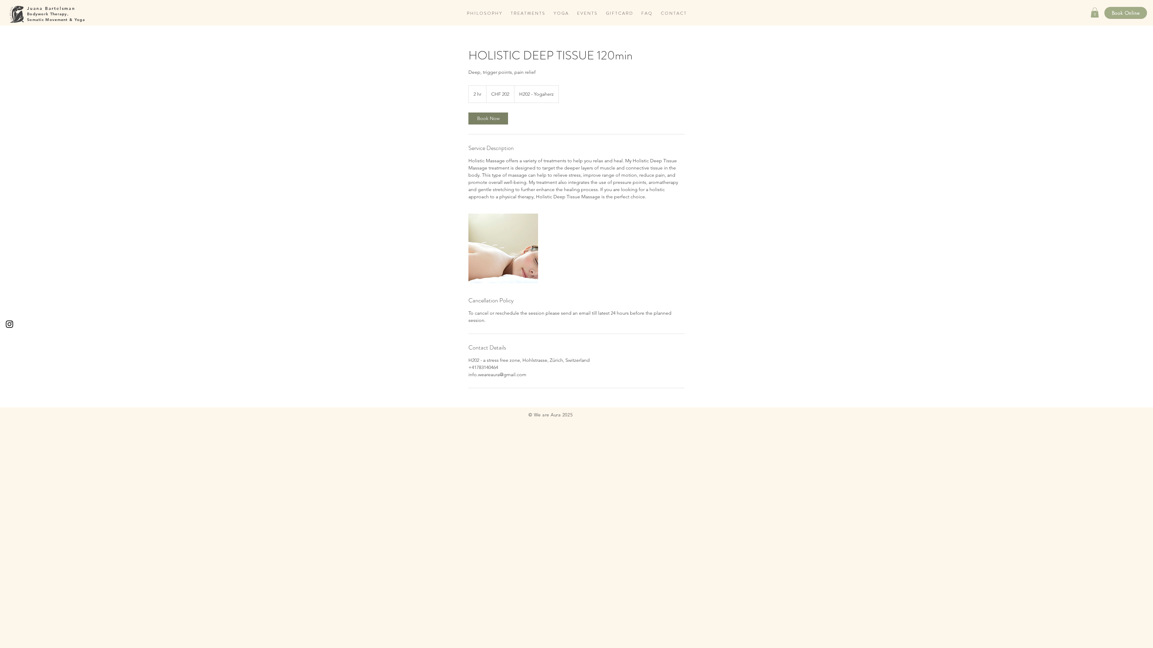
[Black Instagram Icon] (9, 324)
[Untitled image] (503, 248)
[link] (488, 118)
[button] (1095, 12)
